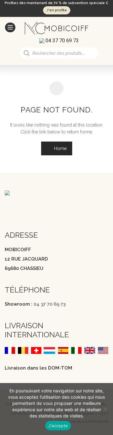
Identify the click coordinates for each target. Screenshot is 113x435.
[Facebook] (8, 208)
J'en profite (56, 10)
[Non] (105, 409)
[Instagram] (20, 208)
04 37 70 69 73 (50, 304)
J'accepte (58, 425)
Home (60, 148)
